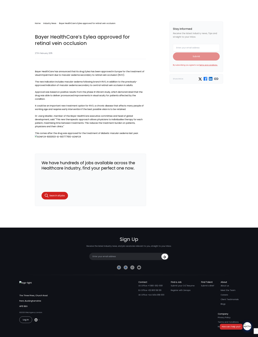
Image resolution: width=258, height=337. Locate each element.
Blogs (223, 304)
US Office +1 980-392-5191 (150, 285)
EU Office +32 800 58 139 (149, 290)
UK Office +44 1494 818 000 (151, 294)
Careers (224, 294)
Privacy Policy (224, 317)
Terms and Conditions (228, 322)
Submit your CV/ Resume (183, 285)
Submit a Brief (207, 285)
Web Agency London (33, 312)
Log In (26, 319)
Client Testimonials (230, 299)
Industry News (49, 23)
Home (38, 23)
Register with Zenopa (180, 290)
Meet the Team (228, 290)
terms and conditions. (208, 65)
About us (225, 285)
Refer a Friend (224, 326)
